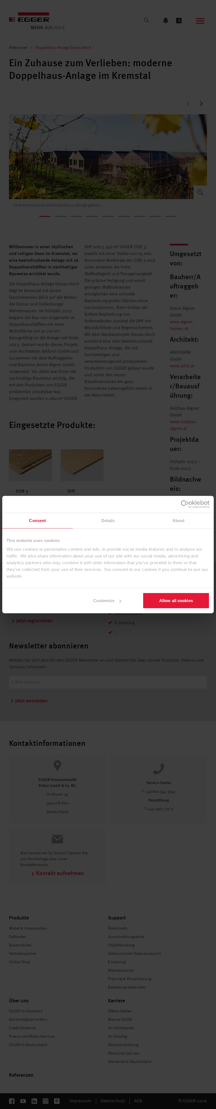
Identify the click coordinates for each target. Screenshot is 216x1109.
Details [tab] (108, 520)
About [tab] (178, 520)
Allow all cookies (176, 600)
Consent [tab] (37, 520)
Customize (103, 600)
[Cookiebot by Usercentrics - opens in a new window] (185, 504)
